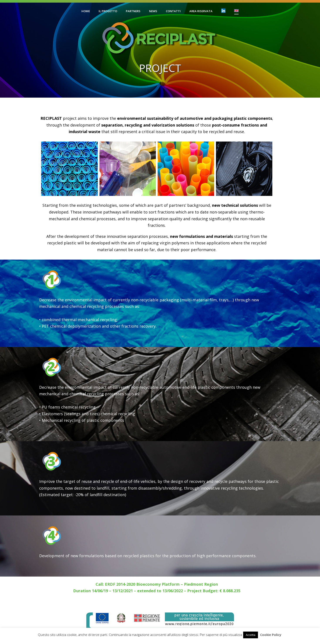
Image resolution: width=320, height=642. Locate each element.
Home (85, 11)
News (153, 11)
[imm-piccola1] (244, 169)
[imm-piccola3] (69, 169)
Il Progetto (108, 11)
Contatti (173, 11)
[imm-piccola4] (186, 169)
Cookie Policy (270, 634)
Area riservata (200, 11)
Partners (133, 11)
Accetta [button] (250, 635)
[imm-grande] (127, 169)
